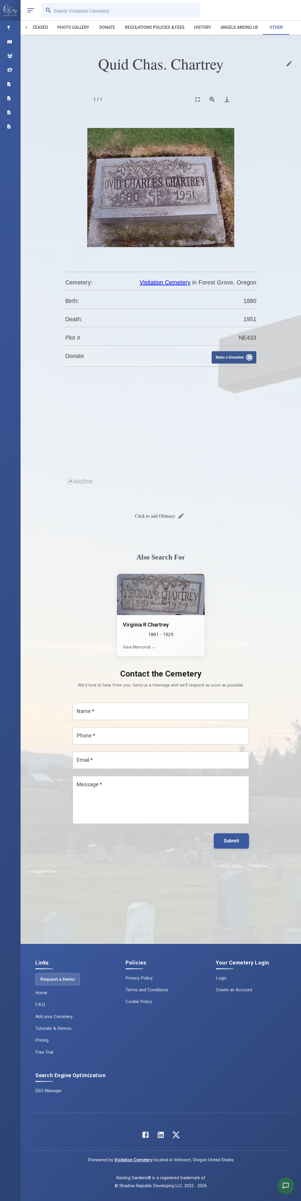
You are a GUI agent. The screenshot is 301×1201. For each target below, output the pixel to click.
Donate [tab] (107, 27)
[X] (176, 1136)
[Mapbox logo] (80, 481)
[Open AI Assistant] (285, 1185)
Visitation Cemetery (165, 282)
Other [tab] (276, 27)
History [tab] (202, 27)
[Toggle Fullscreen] (197, 99)
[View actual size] (212, 99)
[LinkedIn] (161, 1136)
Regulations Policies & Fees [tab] (155, 27)
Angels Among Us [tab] (239, 27)
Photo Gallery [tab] (73, 27)
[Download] (227, 99)
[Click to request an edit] (289, 63)
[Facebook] (145, 1136)
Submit (231, 841)
